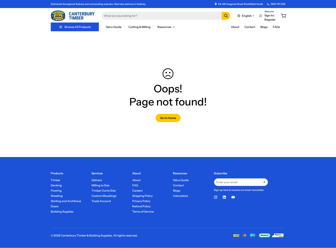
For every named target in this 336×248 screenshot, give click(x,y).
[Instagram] (215, 197)
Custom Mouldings (104, 196)
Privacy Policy (141, 201)
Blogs (264, 27)
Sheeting (57, 196)
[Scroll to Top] (329, 229)
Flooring (56, 190)
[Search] (226, 16)
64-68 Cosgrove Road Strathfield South (240, 4)
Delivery (97, 180)
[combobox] (166, 16)
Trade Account (101, 201)
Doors (54, 206)
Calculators (180, 196)
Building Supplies (62, 211)
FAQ (135, 185)
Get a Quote (181, 180)
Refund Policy (141, 206)
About (235, 27)
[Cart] (284, 16)
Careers (137, 190)
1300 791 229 (278, 4)
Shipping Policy (142, 196)
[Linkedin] (224, 197)
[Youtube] (233, 197)
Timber (55, 180)
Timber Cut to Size (104, 190)
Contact (249, 27)
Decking (56, 185)
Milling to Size (100, 185)
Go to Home (168, 118)
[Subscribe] (264, 182)
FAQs (276, 27)
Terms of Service (143, 211)
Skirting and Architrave (66, 201)
